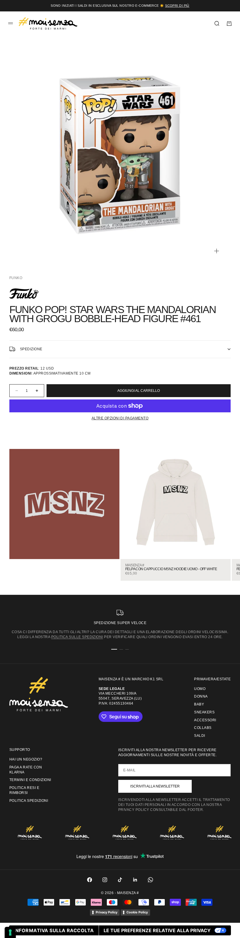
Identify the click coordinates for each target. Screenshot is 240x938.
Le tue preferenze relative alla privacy (157, 930)
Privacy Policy (106, 912)
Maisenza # (134, 565)
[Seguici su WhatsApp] (150, 880)
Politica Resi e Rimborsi (24, 790)
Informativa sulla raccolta (54, 930)
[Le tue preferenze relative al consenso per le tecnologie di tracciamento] (10, 932)
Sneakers (204, 712)
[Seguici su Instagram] (105, 880)
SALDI (199, 736)
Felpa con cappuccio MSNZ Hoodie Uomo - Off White (171, 569)
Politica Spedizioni (28, 801)
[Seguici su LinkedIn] (135, 880)
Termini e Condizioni (30, 780)
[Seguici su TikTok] (120, 880)
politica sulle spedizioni (77, 637)
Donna (201, 696)
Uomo (199, 689)
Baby (199, 704)
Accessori (205, 720)
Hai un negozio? (25, 759)
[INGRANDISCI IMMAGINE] (216, 251)
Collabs (202, 728)
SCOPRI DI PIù (177, 5)
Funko (15, 278)
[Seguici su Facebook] (89, 880)
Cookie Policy (137, 912)
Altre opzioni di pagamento (120, 418)
